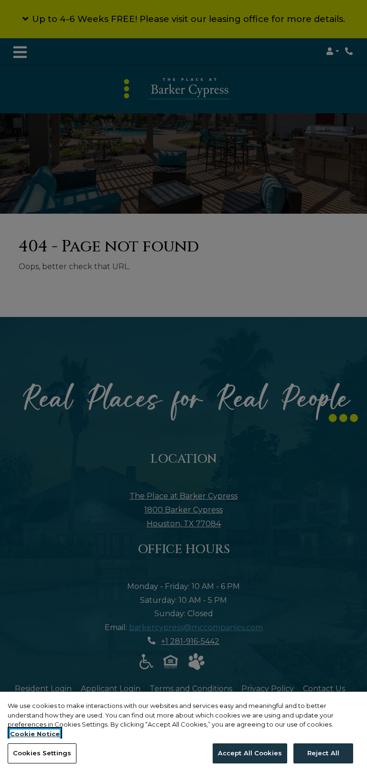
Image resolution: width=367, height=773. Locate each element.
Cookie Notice (35, 734)
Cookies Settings (42, 753)
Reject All (323, 753)
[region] (183, 732)
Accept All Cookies (250, 753)
